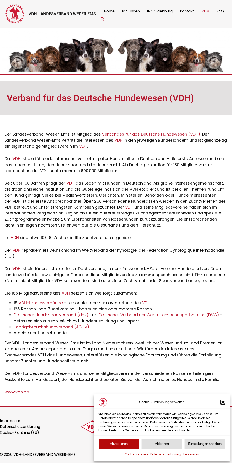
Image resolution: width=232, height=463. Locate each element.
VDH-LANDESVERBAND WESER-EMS (62, 13)
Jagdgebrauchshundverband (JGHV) (51, 327)
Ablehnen (162, 444)
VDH (205, 11)
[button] (223, 402)
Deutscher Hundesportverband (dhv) (51, 315)
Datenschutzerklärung (165, 454)
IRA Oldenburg (160, 11)
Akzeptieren (119, 444)
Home (109, 11)
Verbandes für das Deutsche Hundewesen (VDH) (151, 134)
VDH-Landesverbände (41, 303)
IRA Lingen (131, 11)
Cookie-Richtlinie (136, 454)
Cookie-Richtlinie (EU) (19, 432)
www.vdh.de (17, 392)
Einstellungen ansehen (205, 444)
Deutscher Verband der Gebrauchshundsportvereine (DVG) (159, 315)
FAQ (220, 11)
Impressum (191, 454)
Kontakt (187, 11)
